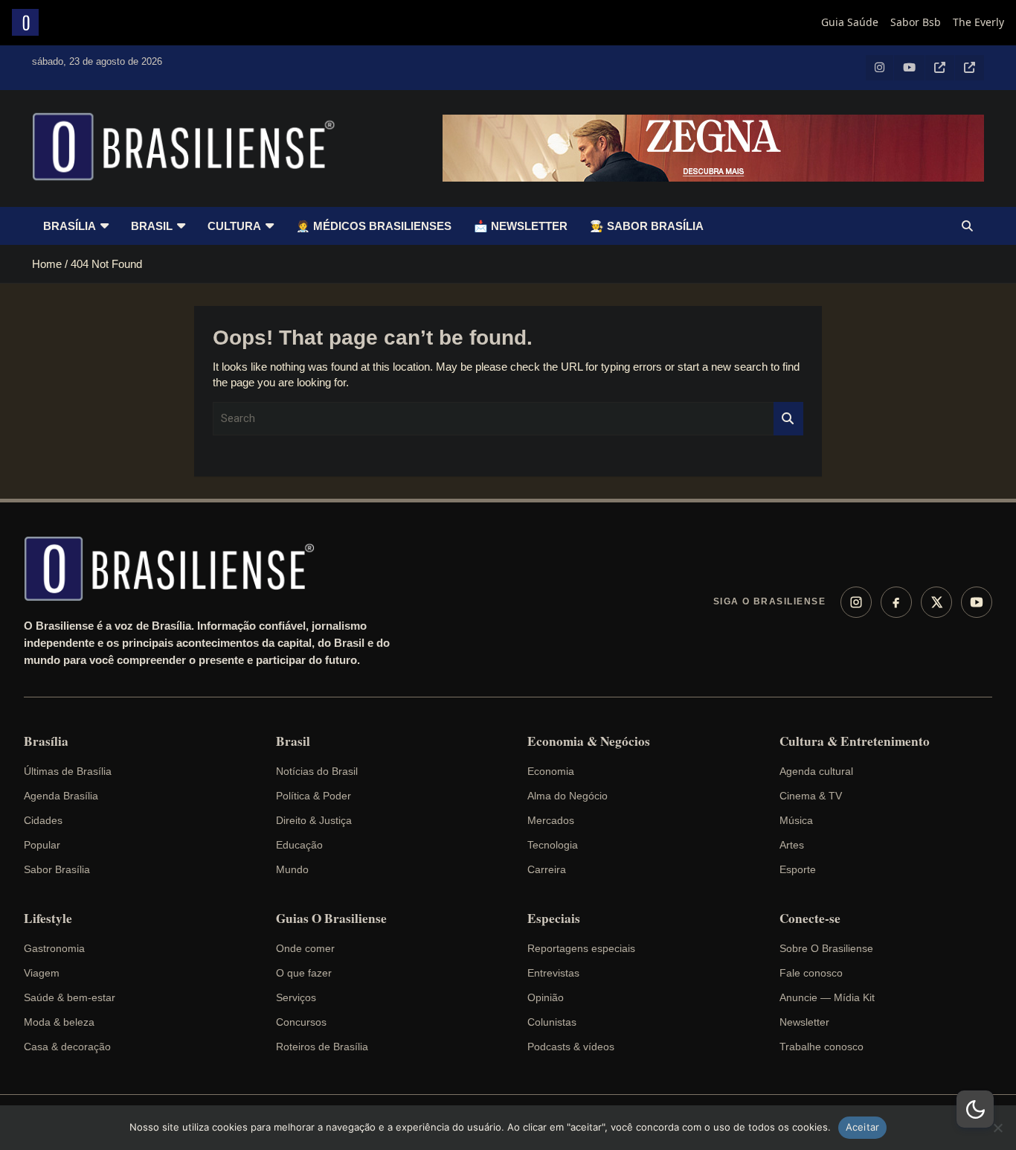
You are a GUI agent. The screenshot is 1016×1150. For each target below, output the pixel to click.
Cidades (43, 820)
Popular (42, 845)
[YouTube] (976, 602)
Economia (550, 771)
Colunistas (551, 1022)
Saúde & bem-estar (69, 997)
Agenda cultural (816, 771)
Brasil (152, 226)
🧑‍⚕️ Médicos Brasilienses (373, 226)
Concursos (301, 1022)
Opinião (545, 997)
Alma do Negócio (567, 796)
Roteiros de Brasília (322, 1046)
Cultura (234, 226)
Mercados (550, 820)
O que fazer (304, 973)
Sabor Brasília (57, 869)
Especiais (553, 918)
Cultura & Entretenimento (854, 741)
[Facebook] (896, 602)
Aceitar (863, 1127)
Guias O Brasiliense (331, 918)
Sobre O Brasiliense (826, 948)
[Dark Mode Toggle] (975, 1109)
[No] (997, 1127)
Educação (299, 845)
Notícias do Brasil (317, 771)
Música (796, 820)
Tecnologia (552, 845)
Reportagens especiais (581, 948)
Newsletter (804, 1022)
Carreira (546, 869)
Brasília (69, 226)
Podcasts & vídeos (570, 1046)
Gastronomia (54, 948)
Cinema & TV (810, 796)
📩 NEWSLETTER (521, 226)
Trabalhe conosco (821, 1046)
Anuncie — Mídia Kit (827, 997)
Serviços (296, 997)
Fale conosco (811, 973)
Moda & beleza (59, 1022)
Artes (791, 845)
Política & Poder (313, 796)
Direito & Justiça (314, 820)
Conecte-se (809, 918)
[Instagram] (856, 602)
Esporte (797, 869)
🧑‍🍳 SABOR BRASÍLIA (647, 226)
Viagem (42, 973)
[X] (936, 602)
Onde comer (305, 948)
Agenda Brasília (61, 796)
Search (788, 418)
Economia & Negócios (588, 741)
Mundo (292, 869)
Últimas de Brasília (68, 771)
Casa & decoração (67, 1046)
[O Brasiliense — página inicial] (176, 568)
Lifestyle (48, 918)
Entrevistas (553, 973)
